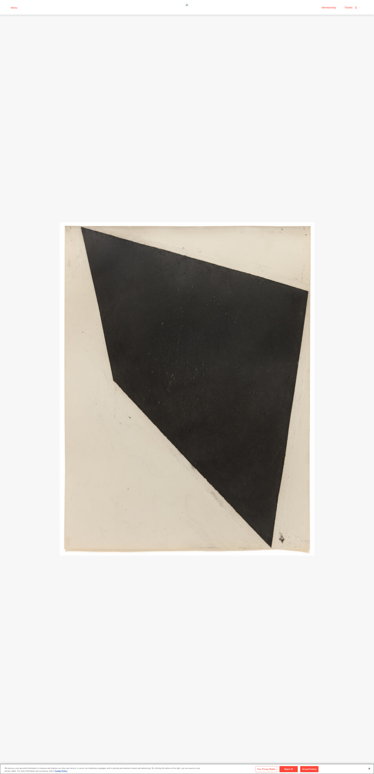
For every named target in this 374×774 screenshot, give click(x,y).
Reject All (288, 769)
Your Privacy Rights (266, 769)
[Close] (369, 768)
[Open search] (362, 7)
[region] (187, 769)
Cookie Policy (61, 771)
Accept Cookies (309, 769)
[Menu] (7, 7)
